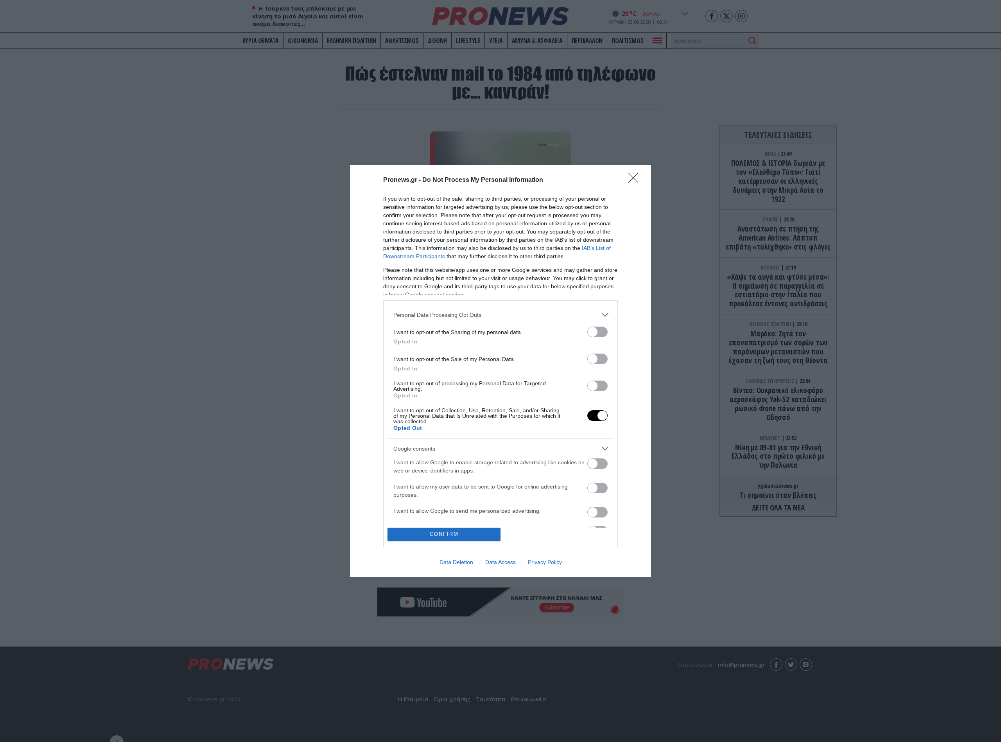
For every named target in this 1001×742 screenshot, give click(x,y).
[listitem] (500, 315)
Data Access (500, 562)
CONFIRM (444, 534)
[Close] (635, 180)
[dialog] (500, 371)
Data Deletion (456, 562)
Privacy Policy (545, 562)
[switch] (597, 332)
